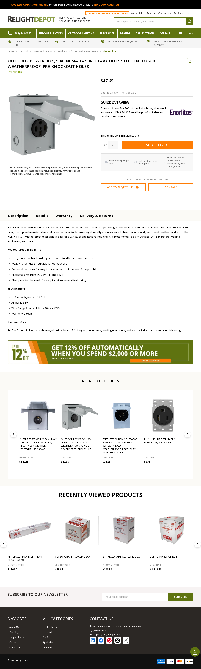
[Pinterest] (109, 640)
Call (140, 161)
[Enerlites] (181, 112)
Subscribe (180, 596)
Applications (145, 33)
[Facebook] (101, 640)
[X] (126, 640)
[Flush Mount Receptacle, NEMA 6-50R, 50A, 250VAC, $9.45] (163, 415)
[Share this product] (190, 61)
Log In (189, 12)
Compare (171, 187)
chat (146, 161)
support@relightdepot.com (106, 634)
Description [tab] (18, 215)
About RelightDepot (142, 12)
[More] (155, 13)
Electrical (107, 33)
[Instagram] (117, 640)
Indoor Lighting (51, 33)
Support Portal (16, 637)
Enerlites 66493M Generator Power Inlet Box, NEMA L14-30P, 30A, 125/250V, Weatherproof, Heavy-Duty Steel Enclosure (120, 445)
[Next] (187, 434)
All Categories (58, 618)
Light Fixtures (50, 626)
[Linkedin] (93, 640)
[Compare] (48, 576)
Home (11, 51)
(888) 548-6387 (100, 630)
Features (47, 647)
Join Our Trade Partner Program (107, 13)
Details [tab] (42, 215)
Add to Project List (122, 187)
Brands (125, 33)
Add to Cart (157, 144)
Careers (13, 642)
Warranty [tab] (63, 215)
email (154, 161)
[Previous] (13, 434)
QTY (105, 145)
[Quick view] (54, 468)
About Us (14, 626)
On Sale (165, 33)
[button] (30, 44)
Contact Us (164, 12)
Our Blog (178, 12)
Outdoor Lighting (81, 33)
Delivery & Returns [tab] (96, 215)
